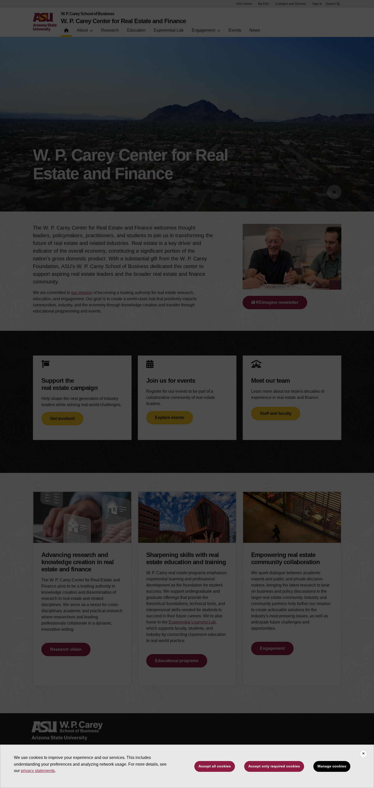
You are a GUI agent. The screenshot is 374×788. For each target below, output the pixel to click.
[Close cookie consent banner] (363, 753)
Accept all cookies (214, 766)
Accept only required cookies (274, 766)
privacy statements (38, 770)
